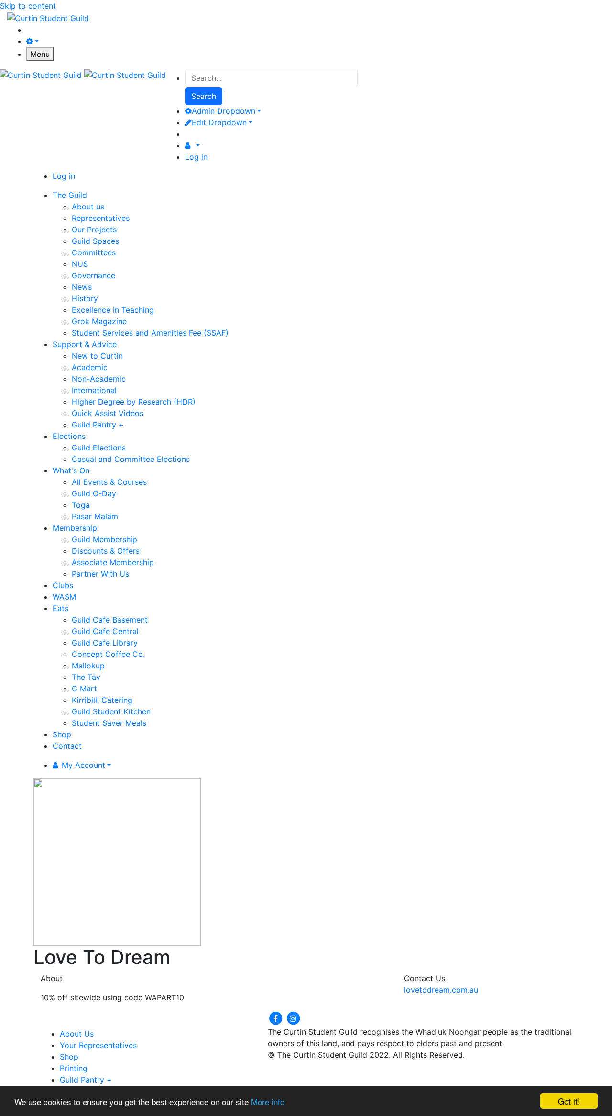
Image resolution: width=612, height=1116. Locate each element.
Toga (81, 505)
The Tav (86, 677)
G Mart (84, 688)
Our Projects (94, 229)
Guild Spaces (95, 241)
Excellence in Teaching (113, 310)
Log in (196, 157)
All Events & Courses (109, 482)
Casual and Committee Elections (131, 459)
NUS (80, 264)
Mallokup (88, 665)
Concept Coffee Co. (108, 654)
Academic (90, 367)
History (85, 298)
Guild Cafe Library (105, 642)
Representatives (101, 218)
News (82, 287)
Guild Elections (99, 447)
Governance (93, 275)
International (94, 390)
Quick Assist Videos (107, 413)
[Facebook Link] (276, 1017)
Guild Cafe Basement (110, 619)
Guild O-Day (94, 493)
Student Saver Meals (109, 723)
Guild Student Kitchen (111, 711)
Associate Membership (113, 562)
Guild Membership (104, 539)
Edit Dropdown (219, 122)
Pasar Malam (95, 516)
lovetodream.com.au (441, 990)
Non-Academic (99, 378)
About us (88, 206)
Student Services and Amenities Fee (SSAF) (150, 333)
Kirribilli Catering (102, 700)
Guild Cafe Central (105, 631)
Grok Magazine (99, 321)
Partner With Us (100, 574)
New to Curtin (97, 356)
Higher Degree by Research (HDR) (134, 401)
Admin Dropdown (223, 111)
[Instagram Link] (293, 1017)
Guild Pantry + (98, 424)
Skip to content (28, 6)
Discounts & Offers (106, 551)
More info (267, 1101)
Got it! (569, 1101)
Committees (94, 252)
